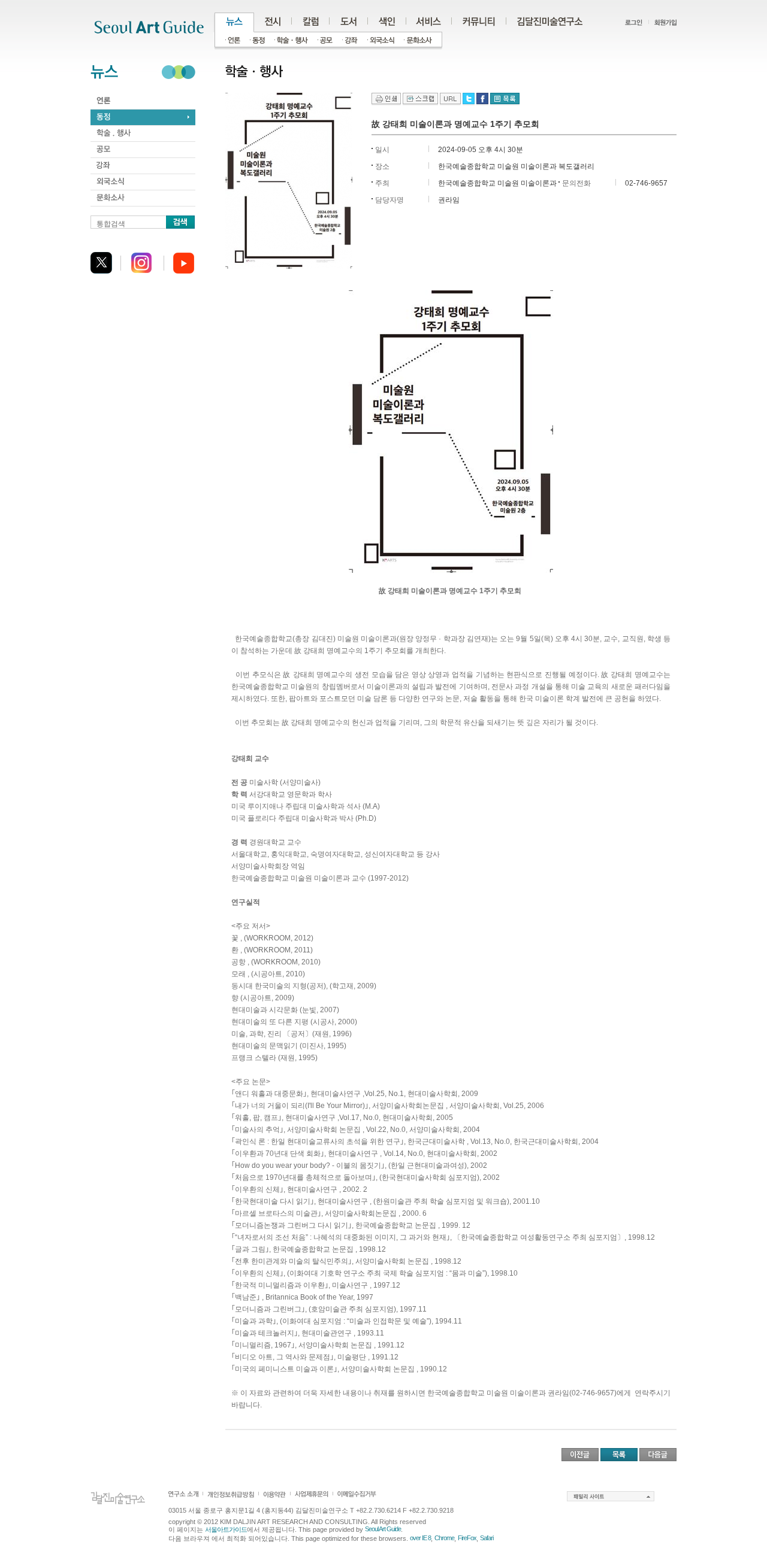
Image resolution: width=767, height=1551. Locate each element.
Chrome (444, 1537)
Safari (486, 1537)
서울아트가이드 (226, 1529)
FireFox (467, 1537)
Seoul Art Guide (383, 1528)
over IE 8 (420, 1537)
